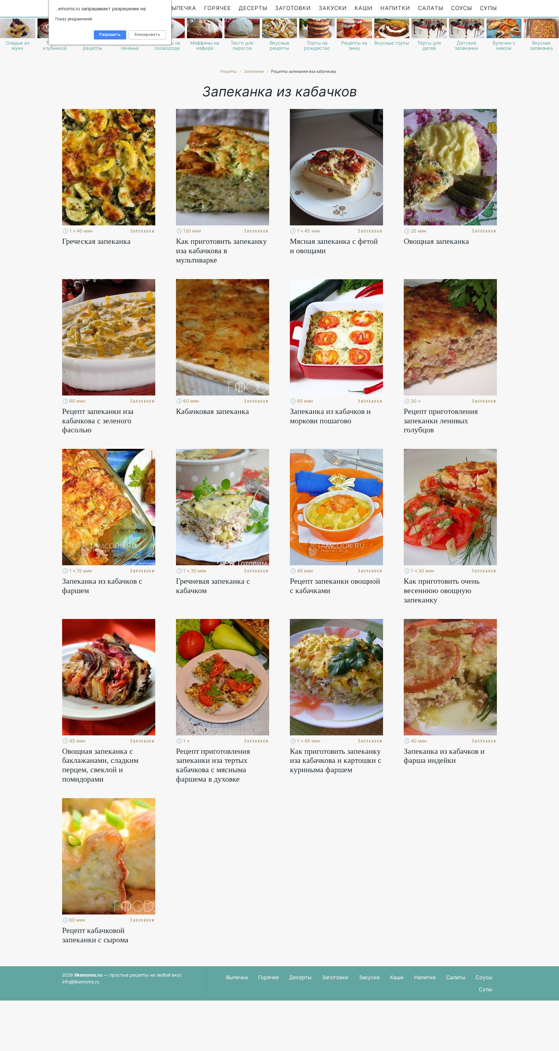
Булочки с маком (504, 45)
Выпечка (182, 8)
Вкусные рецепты (279, 45)
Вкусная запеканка (541, 45)
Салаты (430, 8)
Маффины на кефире (204, 45)
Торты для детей (429, 45)
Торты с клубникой (55, 45)
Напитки (395, 8)
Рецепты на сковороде (167, 45)
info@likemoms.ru (80, 981)
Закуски (333, 8)
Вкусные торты (391, 43)
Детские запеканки (466, 45)
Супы (488, 8)
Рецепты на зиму (354, 45)
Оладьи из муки (17, 45)
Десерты (253, 8)
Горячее (217, 8)
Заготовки (293, 8)
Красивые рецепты (92, 45)
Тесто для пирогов (242, 45)
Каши (364, 8)
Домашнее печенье (130, 45)
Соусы (461, 8)
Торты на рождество (317, 45)
